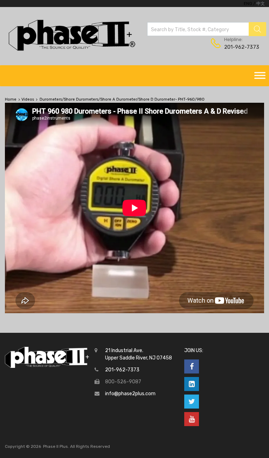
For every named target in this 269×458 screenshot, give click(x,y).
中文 (260, 3)
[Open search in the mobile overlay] (206, 29)
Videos (27, 99)
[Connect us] (191, 366)
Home (10, 99)
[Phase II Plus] (71, 50)
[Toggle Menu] (259, 75)
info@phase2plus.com (130, 394)
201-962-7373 (241, 47)
